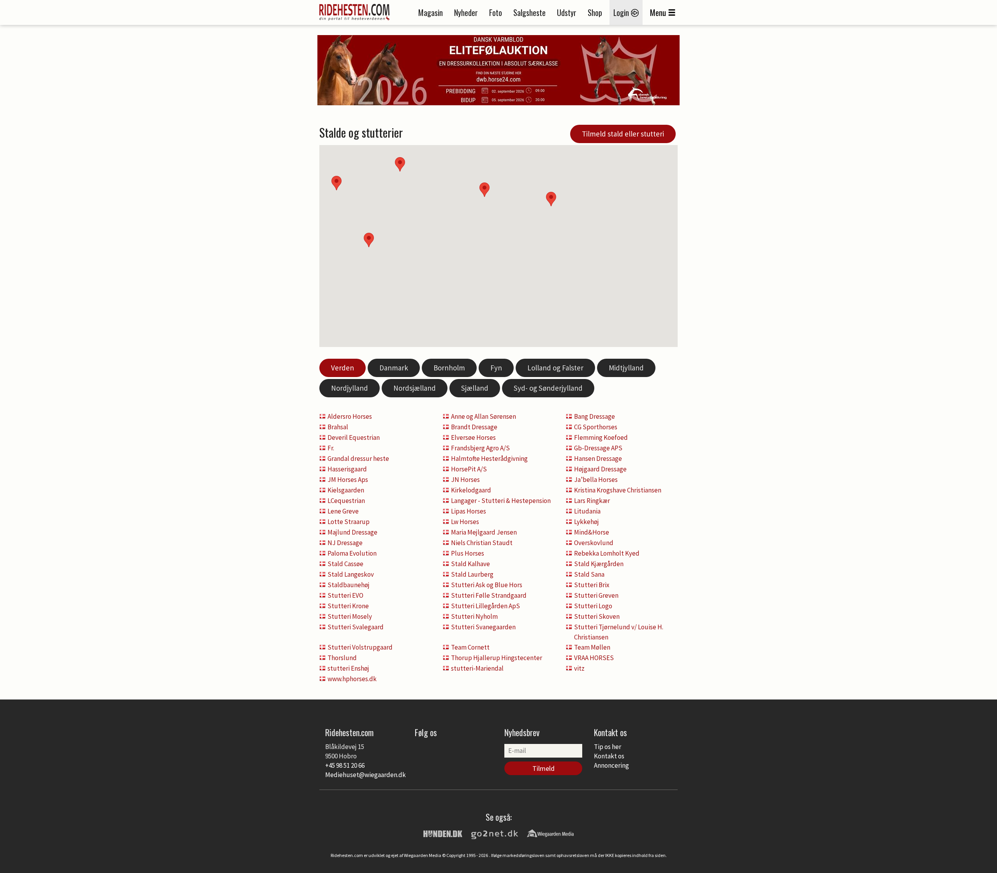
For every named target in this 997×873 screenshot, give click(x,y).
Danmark (393, 367)
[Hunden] (442, 833)
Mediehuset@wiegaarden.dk (365, 774)
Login (622, 12)
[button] (551, 199)
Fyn (496, 367)
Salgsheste (529, 12)
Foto (495, 12)
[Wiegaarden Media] (550, 833)
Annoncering (611, 765)
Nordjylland (349, 388)
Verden (342, 367)
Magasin (430, 12)
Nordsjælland (414, 388)
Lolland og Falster (555, 367)
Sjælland (474, 388)
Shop (595, 12)
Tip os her (607, 746)
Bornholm (449, 367)
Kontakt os (609, 756)
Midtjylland (626, 367)
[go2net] (494, 833)
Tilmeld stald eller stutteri (623, 133)
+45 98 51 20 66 (345, 765)
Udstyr (566, 12)
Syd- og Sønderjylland (548, 388)
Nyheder (466, 12)
